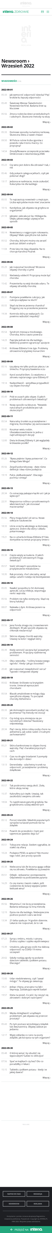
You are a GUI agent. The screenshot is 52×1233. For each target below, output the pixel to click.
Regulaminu (40, 1216)
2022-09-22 (7, 780)
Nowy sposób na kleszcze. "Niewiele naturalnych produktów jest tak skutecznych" (28, 407)
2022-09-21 (7, 740)
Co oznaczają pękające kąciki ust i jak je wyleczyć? (30, 494)
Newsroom (14, 1204)
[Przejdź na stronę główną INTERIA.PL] (8, 11)
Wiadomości (11, 80)
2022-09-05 (7, 227)
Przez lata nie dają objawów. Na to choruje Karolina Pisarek (27, 250)
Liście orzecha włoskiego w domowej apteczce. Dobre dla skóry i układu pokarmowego (29, 529)
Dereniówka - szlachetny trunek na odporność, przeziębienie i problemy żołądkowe (29, 767)
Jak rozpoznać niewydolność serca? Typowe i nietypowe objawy (28, 670)
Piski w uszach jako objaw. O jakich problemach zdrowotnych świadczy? (28, 398)
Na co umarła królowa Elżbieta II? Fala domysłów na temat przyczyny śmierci (29, 538)
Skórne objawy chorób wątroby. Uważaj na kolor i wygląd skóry (26, 637)
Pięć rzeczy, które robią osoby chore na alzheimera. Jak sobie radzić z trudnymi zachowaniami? (30, 732)
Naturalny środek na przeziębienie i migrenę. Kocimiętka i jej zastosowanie (30, 422)
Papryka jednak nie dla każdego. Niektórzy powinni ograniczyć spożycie (30, 341)
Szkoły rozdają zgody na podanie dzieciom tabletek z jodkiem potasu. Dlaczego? (28, 960)
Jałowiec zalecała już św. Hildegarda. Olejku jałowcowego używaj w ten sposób (28, 218)
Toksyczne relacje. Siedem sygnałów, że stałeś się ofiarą (30, 846)
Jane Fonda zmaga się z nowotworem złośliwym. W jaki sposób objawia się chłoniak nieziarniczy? (29, 628)
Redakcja (38, 1194)
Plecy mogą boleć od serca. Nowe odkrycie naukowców (27, 519)
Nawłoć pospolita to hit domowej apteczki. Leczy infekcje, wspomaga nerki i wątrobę (28, 591)
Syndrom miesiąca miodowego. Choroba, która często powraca (26, 333)
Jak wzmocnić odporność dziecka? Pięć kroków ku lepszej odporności (30, 96)
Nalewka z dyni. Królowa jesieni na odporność (27, 608)
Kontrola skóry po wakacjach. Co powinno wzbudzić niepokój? (27, 315)
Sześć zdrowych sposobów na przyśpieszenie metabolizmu (25, 567)
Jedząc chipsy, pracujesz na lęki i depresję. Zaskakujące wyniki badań (28, 988)
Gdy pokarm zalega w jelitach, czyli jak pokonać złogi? (29, 174)
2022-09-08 (7, 326)
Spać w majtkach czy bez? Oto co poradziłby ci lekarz (26, 1062)
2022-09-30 (7, 1048)
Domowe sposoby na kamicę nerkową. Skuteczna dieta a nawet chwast (30, 133)
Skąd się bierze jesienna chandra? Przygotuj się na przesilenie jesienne (28, 307)
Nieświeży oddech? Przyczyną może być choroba (30, 277)
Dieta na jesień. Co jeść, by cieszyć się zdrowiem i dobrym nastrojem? (29, 996)
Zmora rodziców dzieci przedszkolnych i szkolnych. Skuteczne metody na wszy (30, 115)
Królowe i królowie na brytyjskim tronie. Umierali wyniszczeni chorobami (26, 685)
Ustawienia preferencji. (12, 1219)
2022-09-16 (7, 582)
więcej (46, 122)
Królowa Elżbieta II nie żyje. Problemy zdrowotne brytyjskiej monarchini (29, 349)
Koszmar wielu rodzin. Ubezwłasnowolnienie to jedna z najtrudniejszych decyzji (26, 432)
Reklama (38, 1204)
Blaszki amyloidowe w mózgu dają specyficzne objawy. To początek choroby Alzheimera (27, 696)
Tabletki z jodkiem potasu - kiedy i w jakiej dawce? (28, 1071)
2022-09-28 (7, 973)
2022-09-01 (7, 89)
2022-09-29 (7, 1008)
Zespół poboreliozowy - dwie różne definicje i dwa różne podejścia (28, 468)
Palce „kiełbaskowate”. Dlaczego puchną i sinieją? (26, 476)
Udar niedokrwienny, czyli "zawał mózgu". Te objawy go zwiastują (26, 980)
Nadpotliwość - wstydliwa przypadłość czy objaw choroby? (29, 384)
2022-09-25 (7, 861)
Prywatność (25, 1219)
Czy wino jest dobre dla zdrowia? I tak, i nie (30, 166)
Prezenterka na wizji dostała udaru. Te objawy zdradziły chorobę (29, 285)
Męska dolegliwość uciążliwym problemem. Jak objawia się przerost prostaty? (29, 1016)
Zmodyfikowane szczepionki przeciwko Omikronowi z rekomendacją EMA (30, 152)
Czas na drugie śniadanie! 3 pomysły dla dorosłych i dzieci (28, 758)
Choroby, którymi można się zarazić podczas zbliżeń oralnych (28, 242)
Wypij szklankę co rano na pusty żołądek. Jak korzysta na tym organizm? (30, 1036)
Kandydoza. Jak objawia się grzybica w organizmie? (29, 209)
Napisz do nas (14, 1194)
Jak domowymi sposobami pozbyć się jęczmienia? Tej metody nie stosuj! (29, 711)
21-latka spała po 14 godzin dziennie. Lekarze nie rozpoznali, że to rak (29, 922)
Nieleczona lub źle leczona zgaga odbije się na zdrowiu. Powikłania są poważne (30, 868)
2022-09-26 (7, 898)
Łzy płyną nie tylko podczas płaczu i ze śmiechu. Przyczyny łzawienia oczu (29, 368)
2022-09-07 (7, 292)
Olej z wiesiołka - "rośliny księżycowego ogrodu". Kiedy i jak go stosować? (30, 662)
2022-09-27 (7, 933)
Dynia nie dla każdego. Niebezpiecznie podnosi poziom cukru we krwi (29, 913)
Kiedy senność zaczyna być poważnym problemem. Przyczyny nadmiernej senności (29, 652)
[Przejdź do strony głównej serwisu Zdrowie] (21, 12)
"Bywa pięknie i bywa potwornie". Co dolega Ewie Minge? (28, 460)
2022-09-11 (7, 416)
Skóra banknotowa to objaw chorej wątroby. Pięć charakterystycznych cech (28, 748)
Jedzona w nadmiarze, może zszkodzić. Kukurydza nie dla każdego (29, 183)
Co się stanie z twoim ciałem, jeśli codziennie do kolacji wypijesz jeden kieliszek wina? (28, 886)
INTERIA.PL (44, 1219)
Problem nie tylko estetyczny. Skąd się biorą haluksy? (29, 600)
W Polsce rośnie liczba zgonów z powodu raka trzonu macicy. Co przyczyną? (26, 143)
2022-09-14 (7, 512)
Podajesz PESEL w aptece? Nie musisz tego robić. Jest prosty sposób (29, 854)
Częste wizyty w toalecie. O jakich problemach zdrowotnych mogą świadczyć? (27, 558)
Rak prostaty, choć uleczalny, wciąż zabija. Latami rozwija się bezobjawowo (30, 575)
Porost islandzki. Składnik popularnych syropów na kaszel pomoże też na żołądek (30, 823)
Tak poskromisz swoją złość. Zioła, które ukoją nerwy (27, 787)
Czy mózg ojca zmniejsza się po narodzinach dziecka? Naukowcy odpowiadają (26, 721)
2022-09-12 (7, 453)
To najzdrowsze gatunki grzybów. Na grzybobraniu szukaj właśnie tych (28, 803)
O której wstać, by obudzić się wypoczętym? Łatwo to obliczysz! (26, 1054)
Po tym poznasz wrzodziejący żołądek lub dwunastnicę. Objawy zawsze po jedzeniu (29, 1027)
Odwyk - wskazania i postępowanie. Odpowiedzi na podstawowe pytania (28, 876)
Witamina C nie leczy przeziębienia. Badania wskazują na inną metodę (28, 905)
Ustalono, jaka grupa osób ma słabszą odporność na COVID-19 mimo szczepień (29, 949)
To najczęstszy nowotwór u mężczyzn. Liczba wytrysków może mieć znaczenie (30, 201)
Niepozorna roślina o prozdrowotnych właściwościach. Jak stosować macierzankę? (30, 504)
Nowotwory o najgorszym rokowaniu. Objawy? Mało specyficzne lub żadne (29, 234)
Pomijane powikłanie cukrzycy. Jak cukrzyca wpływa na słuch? (27, 298)
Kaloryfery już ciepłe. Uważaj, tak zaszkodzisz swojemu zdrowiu (26, 795)
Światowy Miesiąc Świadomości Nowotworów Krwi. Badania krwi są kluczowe (28, 106)
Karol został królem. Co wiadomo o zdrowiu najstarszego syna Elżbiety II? (29, 376)
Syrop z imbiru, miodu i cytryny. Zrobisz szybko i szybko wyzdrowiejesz (29, 940)
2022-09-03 (7, 159)
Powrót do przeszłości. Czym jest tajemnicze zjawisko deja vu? (27, 832)
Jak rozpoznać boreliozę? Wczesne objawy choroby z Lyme (27, 268)
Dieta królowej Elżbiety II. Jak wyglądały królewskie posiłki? (30, 442)
